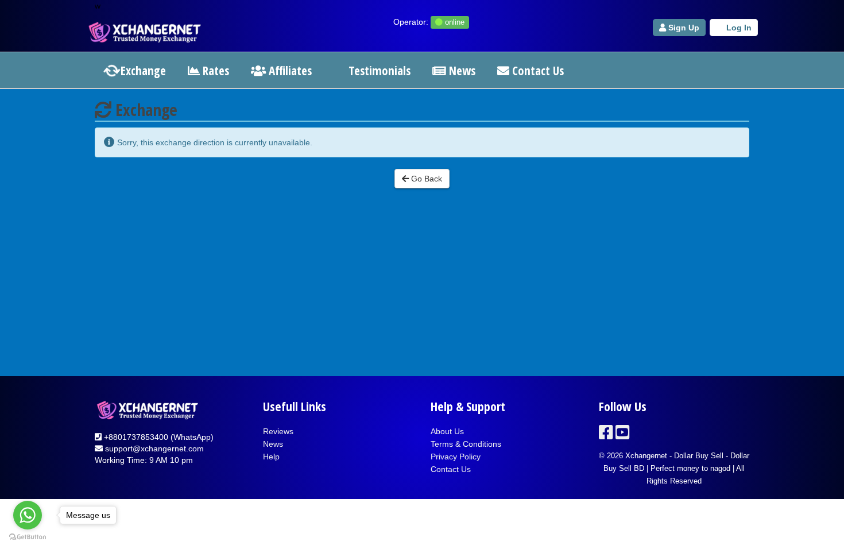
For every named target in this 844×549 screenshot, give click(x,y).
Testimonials (378, 71)
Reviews (278, 431)
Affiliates (289, 71)
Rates (214, 71)
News (460, 71)
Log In (738, 27)
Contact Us (536, 71)
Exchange (142, 71)
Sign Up (682, 27)
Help (271, 456)
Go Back (425, 178)
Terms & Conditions (466, 444)
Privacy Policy (456, 456)
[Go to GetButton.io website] (27, 537)
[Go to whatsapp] (27, 515)
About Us (447, 431)
